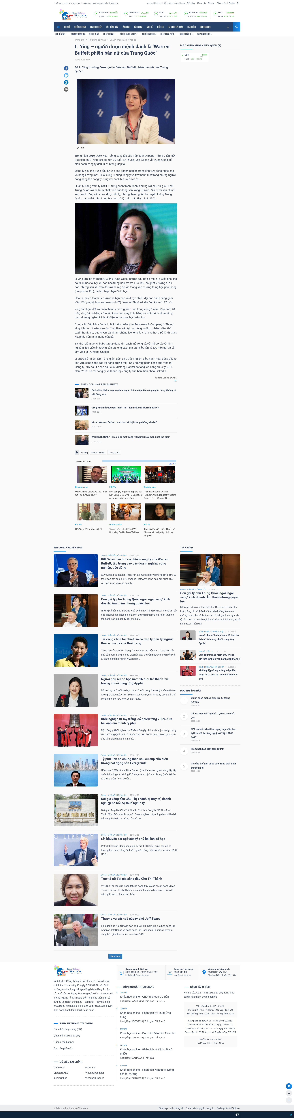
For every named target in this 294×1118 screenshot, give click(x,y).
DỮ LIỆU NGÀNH (108, 34)
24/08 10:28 (134, 635)
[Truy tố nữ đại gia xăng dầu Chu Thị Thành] (76, 890)
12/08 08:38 (134, 915)
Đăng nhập (221, 3)
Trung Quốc (114, 452)
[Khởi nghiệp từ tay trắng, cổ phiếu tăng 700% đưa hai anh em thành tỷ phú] (76, 730)
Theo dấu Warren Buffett (99, 384)
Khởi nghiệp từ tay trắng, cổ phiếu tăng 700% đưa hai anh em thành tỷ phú (218, 674)
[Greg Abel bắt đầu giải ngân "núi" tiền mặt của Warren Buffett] (82, 411)
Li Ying (84, 452)
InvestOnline (60, 1078)
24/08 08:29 (134, 675)
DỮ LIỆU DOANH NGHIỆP (128, 34)
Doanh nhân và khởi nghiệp (193, 589)
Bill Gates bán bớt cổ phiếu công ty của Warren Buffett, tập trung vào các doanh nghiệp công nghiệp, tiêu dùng (134, 563)
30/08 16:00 (195, 771)
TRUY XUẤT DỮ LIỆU (204, 34)
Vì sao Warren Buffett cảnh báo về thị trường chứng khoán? (124, 422)
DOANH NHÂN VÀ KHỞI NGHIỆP (113, 555)
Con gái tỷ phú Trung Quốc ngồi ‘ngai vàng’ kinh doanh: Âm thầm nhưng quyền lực (209, 597)
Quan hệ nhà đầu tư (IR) (67, 1035)
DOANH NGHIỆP (96, 26)
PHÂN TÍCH (191, 26)
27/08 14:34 (134, 555)
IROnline (90, 1067)
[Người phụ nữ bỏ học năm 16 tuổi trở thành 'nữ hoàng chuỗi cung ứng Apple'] (76, 690)
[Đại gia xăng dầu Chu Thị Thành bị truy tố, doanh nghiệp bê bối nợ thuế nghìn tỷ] (76, 810)
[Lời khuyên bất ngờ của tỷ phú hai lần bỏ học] (76, 850)
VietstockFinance (154, 3)
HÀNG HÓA (138, 26)
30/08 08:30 (195, 752)
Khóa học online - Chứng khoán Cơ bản (144, 996)
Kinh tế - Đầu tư (206, 651)
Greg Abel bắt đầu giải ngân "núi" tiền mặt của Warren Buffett (125, 407)
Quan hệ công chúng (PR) (68, 1029)
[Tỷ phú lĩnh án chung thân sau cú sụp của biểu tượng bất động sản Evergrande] (76, 770)
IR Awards (201, 3)
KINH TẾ (150, 26)
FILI (175, 381)
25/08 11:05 (134, 595)
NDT (187, 55)
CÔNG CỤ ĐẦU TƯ (186, 34)
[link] (228, 26)
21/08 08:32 (134, 715)
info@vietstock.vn (182, 975)
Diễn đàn (191, 3)
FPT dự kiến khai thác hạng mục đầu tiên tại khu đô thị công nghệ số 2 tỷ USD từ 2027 (213, 733)
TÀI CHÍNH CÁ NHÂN (175, 26)
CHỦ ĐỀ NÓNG (60, 34)
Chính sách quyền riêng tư (200, 1108)
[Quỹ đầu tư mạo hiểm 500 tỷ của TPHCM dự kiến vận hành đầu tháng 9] (188, 655)
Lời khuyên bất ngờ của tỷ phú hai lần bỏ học (133, 839)
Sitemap (163, 1108)
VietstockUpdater (94, 1072)
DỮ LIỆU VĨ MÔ (94, 34)
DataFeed (59, 1067)
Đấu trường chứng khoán (174, 3)
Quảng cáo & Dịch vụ (228, 1108)
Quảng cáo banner (64, 1042)
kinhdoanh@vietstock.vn (137, 975)
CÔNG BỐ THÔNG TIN (78, 34)
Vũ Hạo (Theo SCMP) (166, 377)
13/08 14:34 (134, 795)
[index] (96, 13)
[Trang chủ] (67, 970)
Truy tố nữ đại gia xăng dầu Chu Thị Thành (131, 879)
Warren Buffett (98, 452)
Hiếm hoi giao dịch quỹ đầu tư (207, 748)
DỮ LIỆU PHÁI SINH (148, 34)
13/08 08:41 (134, 875)
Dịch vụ (211, 3)
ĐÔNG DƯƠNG (205, 26)
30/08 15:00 (195, 721)
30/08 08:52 (195, 741)
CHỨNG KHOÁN (80, 26)
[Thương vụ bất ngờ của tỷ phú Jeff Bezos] (76, 929)
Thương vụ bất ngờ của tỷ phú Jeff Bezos (130, 918)
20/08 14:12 (134, 755)
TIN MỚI (67, 26)
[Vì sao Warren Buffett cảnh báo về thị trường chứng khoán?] (82, 426)
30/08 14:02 (195, 705)
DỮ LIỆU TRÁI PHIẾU (167, 34)
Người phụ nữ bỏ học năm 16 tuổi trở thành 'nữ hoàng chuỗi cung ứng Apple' (219, 639)
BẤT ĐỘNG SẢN (112, 26)
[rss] (238, 3)
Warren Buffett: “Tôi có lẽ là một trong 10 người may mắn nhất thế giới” (131, 437)
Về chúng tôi (176, 1108)
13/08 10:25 (134, 835)
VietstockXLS (61, 1072)
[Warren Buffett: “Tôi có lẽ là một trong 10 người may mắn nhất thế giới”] (82, 440)
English (232, 3)
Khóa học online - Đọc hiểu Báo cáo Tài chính (148, 1033)
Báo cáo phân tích (63, 1048)
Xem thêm (115, 956)
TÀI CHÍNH (126, 26)
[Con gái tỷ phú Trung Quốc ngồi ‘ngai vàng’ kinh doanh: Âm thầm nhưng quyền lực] (76, 610)
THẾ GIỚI (160, 26)
